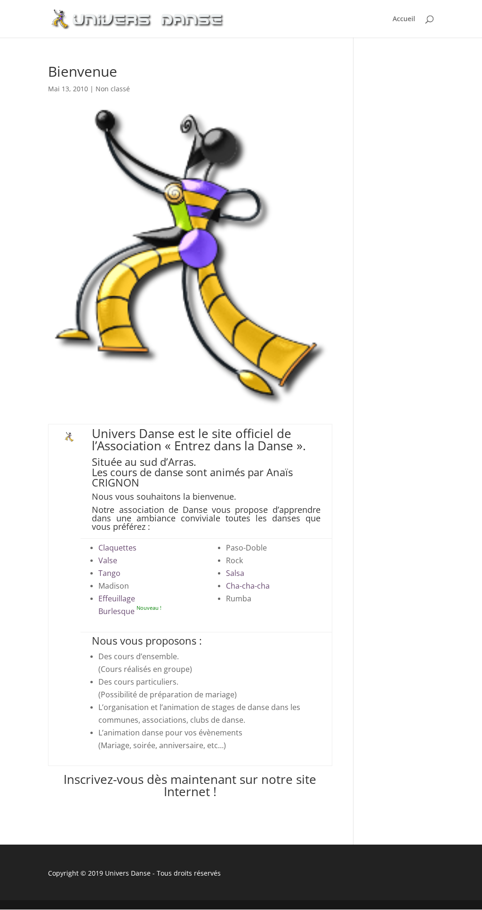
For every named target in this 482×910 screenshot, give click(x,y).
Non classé (113, 88)
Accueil (404, 19)
